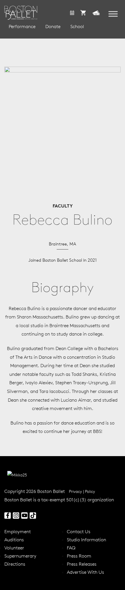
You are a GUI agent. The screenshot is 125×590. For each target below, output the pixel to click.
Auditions (14, 539)
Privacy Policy (82, 491)
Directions (14, 564)
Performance (22, 26)
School (77, 26)
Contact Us (78, 531)
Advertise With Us (85, 572)
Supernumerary (20, 556)
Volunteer (14, 548)
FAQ (71, 548)
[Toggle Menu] (113, 14)
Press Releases (82, 564)
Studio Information (86, 539)
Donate (52, 26)
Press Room (79, 556)
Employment (17, 531)
